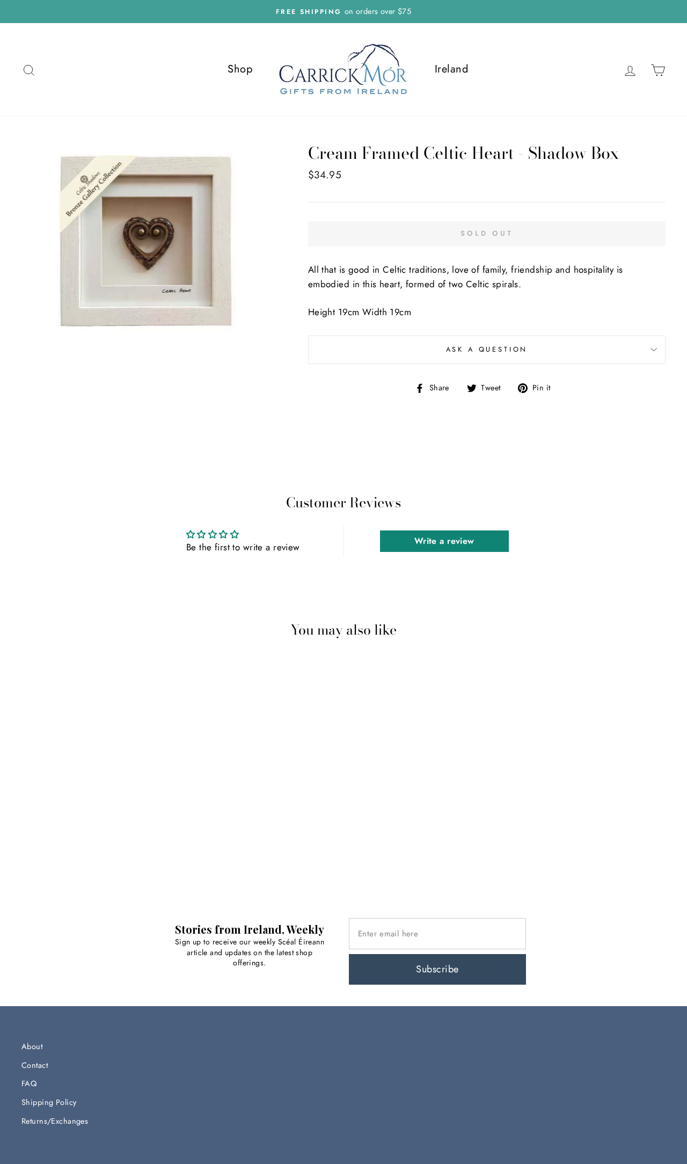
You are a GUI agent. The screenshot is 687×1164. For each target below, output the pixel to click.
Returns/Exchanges (54, 1121)
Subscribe (437, 969)
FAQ (28, 1083)
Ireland (451, 69)
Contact (34, 1065)
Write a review (444, 541)
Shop (240, 69)
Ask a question (487, 349)
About (31, 1046)
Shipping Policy (48, 1102)
